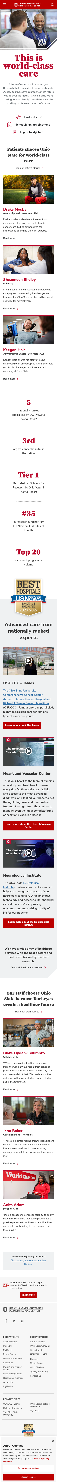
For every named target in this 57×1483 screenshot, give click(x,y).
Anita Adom (14, 1204)
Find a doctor (32, 117)
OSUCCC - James (11, 1403)
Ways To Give (37, 1367)
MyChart (7, 1350)
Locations (8, 1362)
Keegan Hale (14, 349)
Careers (34, 1359)
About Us (8, 1382)
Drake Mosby (14, 209)
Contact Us (35, 1375)
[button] (28, 661)
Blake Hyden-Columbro (24, 1052)
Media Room (36, 1363)
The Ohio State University (10, 1413)
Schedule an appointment (32, 124)
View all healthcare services (27, 967)
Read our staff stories (27, 1011)
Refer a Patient (37, 1341)
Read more (10, 238)
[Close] (53, 1440)
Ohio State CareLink (40, 1345)
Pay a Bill (7, 1345)
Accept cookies (28, 1477)
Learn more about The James (22, 725)
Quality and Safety (39, 1371)
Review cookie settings (28, 1468)
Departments (36, 1350)
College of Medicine (12, 1408)
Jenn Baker (12, 1130)
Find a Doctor (10, 1354)
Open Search (52, 4)
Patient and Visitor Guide (12, 1368)
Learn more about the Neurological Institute (28, 923)
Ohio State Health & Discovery (40, 1405)
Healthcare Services (13, 1358)
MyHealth (8, 1386)
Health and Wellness (13, 1377)
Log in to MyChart (32, 132)
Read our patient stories (27, 168)
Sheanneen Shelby (19, 279)
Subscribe (28, 1295)
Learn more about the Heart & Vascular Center (29, 825)
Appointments (10, 1341)
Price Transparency (12, 1373)
